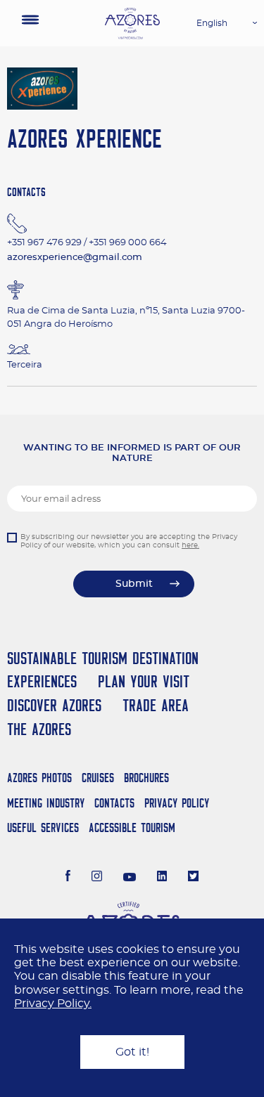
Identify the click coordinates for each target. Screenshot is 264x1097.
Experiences (42, 681)
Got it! (132, 1052)
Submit (134, 584)
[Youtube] (129, 877)
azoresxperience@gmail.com (74, 257)
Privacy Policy (176, 803)
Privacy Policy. (53, 1003)
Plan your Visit (143, 681)
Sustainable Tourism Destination (103, 658)
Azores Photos (39, 777)
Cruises (98, 777)
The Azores (39, 729)
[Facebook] (68, 877)
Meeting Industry (45, 803)
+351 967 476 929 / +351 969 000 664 (87, 242)
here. (190, 545)
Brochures (146, 777)
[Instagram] (97, 877)
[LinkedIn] (162, 877)
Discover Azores (54, 705)
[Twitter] (193, 877)
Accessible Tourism (132, 827)
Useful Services (43, 827)
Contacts (114, 803)
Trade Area (155, 705)
